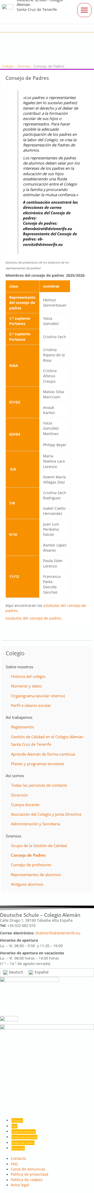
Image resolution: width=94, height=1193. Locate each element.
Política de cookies (23, 1143)
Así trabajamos (19, 717)
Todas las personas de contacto (39, 785)
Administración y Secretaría (35, 823)
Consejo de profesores (31, 864)
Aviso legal (18, 1148)
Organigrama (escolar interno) (38, 695)
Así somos (15, 775)
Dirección (19, 795)
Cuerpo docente (25, 804)
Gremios (13, 836)
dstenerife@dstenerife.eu (58, 933)
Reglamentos (22, 726)
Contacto (17, 1120)
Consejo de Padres (28, 855)
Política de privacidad (24, 1137)
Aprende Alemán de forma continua (43, 754)
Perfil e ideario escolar (31, 705)
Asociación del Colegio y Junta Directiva (46, 814)
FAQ (14, 1126)
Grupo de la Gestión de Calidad (39, 845)
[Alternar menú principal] (84, 10)
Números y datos (26, 685)
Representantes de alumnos (36, 874)
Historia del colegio (28, 676)
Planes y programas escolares (37, 763)
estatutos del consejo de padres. (33, 618)
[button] (86, 28)
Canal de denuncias (23, 1131)
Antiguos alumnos (27, 884)
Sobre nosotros (19, 666)
